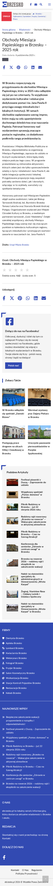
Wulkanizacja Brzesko (17, 678)
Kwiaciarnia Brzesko (16, 653)
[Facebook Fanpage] (30, 4)
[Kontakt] (35, 4)
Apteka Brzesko (14, 643)
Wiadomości (24, 30)
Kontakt (6, 838)
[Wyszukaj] (41, 4)
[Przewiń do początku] (45, 879)
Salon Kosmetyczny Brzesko (20, 673)
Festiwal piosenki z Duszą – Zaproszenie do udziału (33, 482)
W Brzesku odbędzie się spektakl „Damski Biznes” (13, 413)
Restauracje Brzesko (16, 688)
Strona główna (8, 30)
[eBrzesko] (12, 4)
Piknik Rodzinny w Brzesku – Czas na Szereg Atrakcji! (30, 534)
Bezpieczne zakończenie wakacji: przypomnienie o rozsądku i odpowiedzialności (23, 720)
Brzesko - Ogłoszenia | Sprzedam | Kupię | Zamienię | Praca (29, 16)
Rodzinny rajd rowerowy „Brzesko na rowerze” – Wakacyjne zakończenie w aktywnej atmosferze (33, 521)
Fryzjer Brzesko (13, 668)
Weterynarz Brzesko (16, 658)
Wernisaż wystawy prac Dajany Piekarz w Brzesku (38, 413)
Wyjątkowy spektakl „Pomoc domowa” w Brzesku (32, 495)
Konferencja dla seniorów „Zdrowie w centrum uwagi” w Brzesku (32, 548)
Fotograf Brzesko (14, 663)
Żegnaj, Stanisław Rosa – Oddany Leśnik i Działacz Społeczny (33, 594)
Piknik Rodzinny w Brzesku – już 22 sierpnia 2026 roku (31, 507)
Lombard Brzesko (15, 648)
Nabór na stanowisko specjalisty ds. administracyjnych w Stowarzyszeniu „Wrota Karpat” (33, 579)
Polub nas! (13, 365)
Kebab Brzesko (13, 693)
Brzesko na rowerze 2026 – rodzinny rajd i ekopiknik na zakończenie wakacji (32, 563)
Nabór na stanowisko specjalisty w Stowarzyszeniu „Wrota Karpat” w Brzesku (33, 608)
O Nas (25, 870)
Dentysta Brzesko (15, 638)
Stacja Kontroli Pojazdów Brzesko (23, 683)
